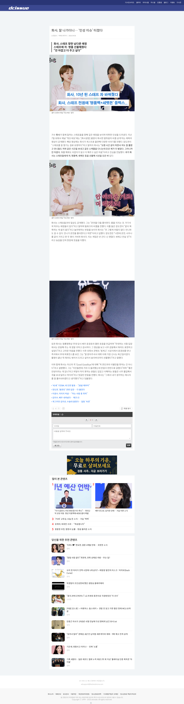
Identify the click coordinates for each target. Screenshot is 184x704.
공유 (63, 408)
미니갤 (153, 2)
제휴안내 (58, 694)
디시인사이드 (129, 2)
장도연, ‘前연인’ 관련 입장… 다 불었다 (68, 389)
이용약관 (73, 694)
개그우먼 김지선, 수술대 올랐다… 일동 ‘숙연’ (71, 401)
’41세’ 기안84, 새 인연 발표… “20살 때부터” (71, 385)
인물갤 (159, 2)
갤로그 (166, 2)
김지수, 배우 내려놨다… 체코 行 (65, 397)
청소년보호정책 (96, 694)
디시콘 (179, 2)
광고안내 (66, 694)
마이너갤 (146, 2)
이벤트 (172, 2)
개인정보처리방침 (83, 694)
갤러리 (138, 2)
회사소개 (50, 694)
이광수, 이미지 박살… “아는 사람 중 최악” (69, 393)
